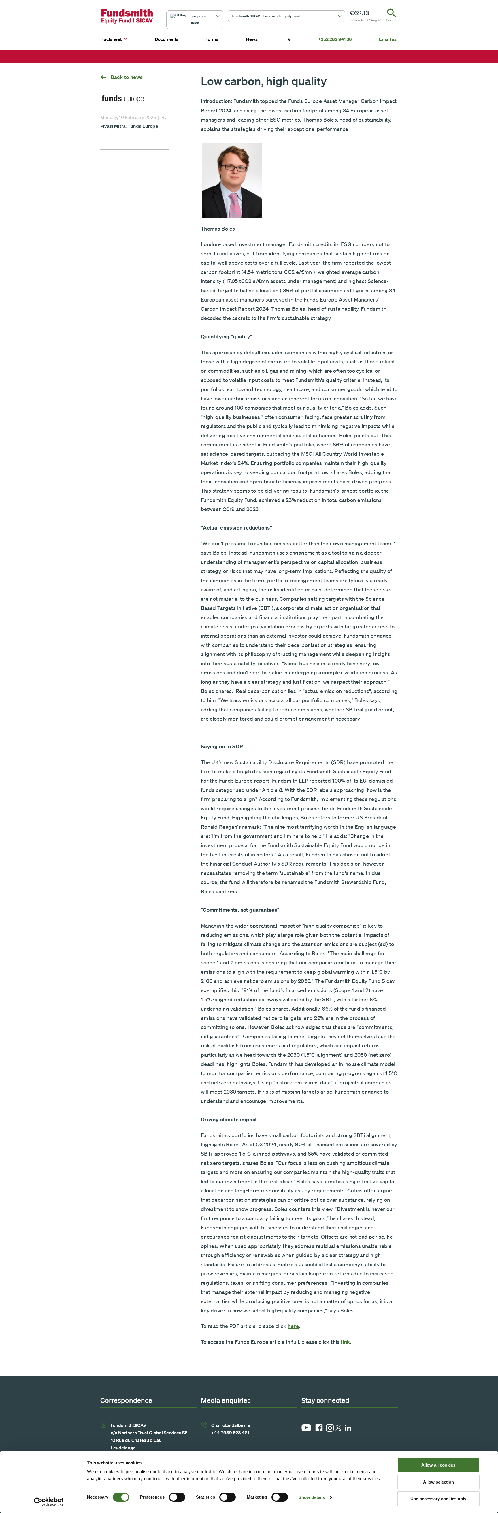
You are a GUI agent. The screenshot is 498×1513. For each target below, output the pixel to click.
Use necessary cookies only (438, 1498)
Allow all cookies (438, 1465)
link (345, 1342)
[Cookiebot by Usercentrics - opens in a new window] (49, 1501)
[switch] (177, 1497)
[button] (194, 19)
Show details (312, 1497)
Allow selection (438, 1482)
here (293, 1326)
